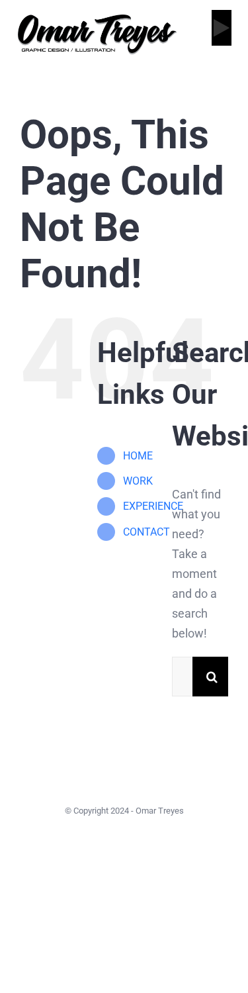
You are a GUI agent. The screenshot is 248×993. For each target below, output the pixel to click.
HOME (138, 455)
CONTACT (146, 532)
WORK (138, 481)
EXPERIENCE (153, 506)
